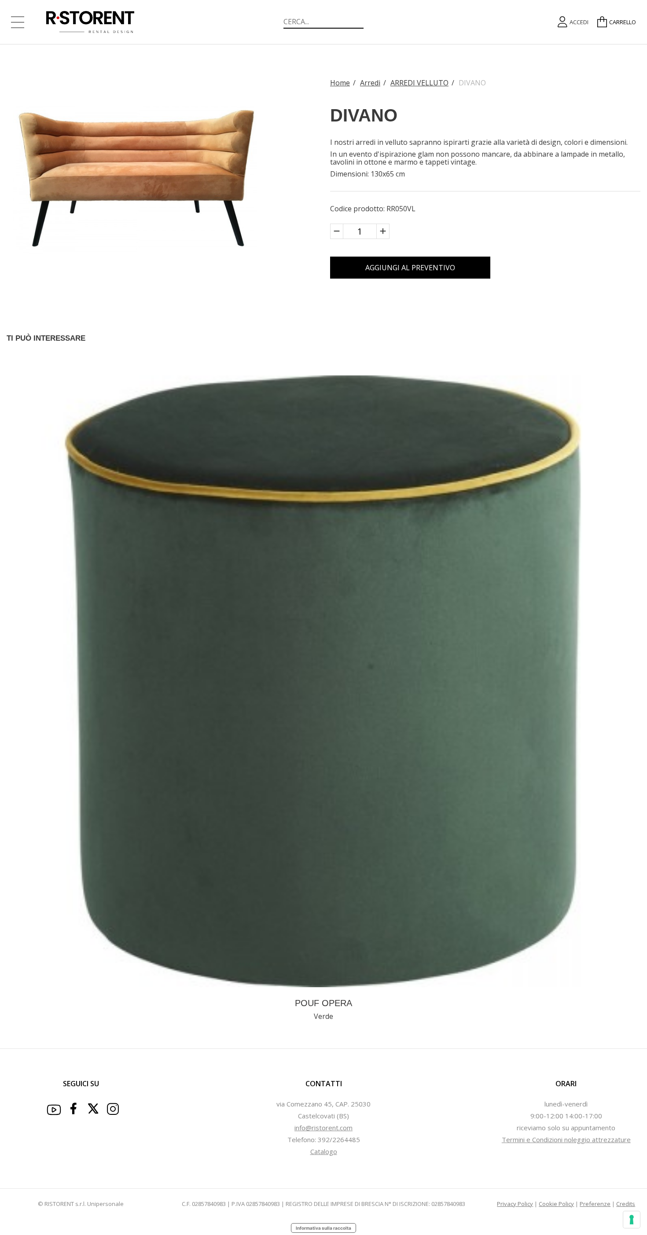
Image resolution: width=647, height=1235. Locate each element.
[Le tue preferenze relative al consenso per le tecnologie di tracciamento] (631, 1219)
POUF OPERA (323, 1003)
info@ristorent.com (323, 1127)
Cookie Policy (556, 1204)
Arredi (370, 83)
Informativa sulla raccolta (323, 1228)
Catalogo (323, 1151)
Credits (625, 1204)
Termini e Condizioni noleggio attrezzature (566, 1139)
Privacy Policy (515, 1204)
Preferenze (595, 1204)
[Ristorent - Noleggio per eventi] (110, 22)
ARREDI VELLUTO (419, 83)
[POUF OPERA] (323, 680)
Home (340, 83)
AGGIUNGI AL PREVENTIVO (410, 267)
